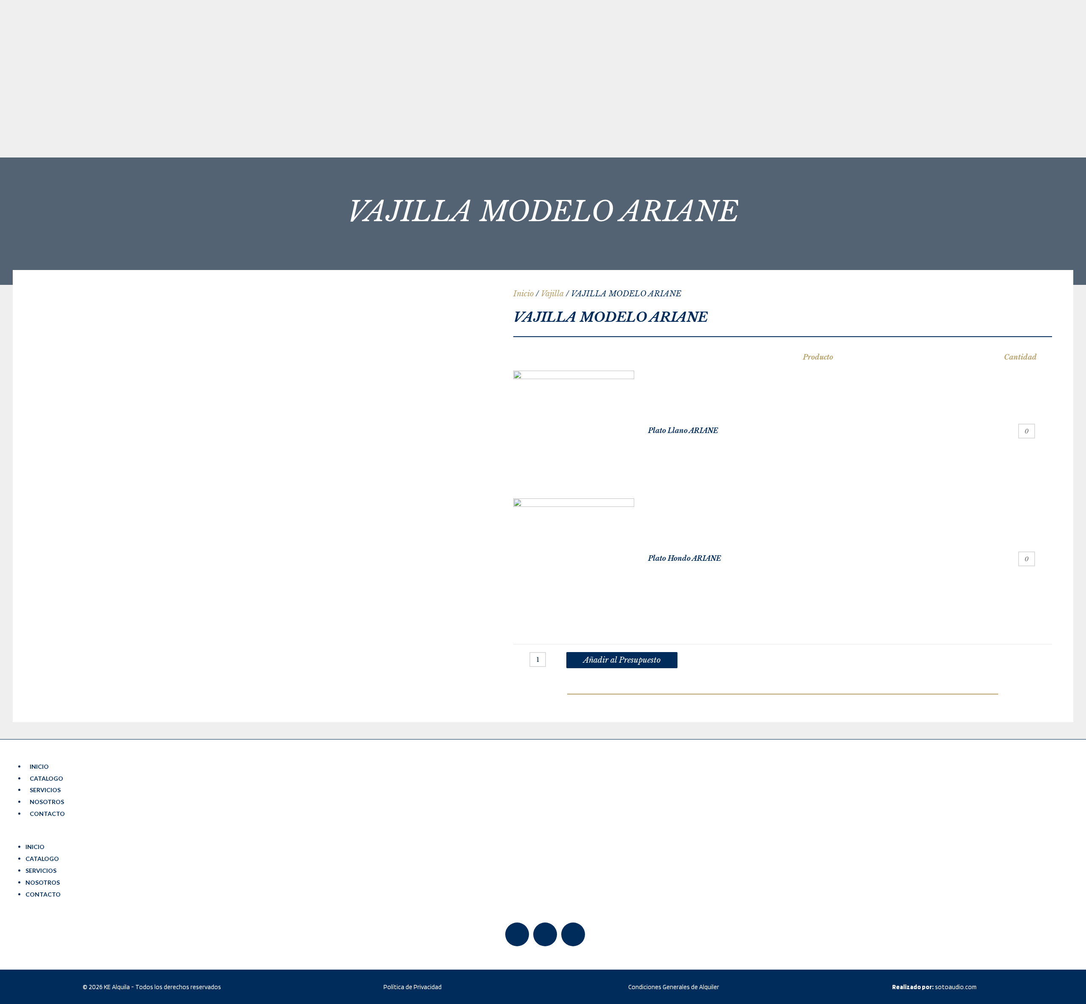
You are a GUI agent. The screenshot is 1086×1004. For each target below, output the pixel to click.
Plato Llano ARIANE (683, 430)
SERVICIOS (45, 789)
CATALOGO (46, 778)
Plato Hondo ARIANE (684, 558)
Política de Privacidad (412, 987)
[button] (545, 835)
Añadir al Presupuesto (622, 660)
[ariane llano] (573, 431)
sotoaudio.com (934, 987)
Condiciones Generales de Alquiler (673, 987)
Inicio (523, 293)
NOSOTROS (47, 801)
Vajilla (552, 293)
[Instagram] (573, 934)
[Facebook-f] (517, 934)
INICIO (39, 766)
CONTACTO (47, 813)
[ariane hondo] (573, 558)
